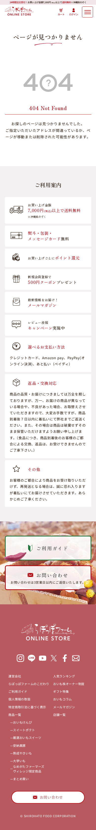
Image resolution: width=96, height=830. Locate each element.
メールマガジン (64, 707)
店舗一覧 (59, 714)
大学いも (19, 761)
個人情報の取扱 (19, 699)
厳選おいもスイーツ (27, 737)
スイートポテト (24, 730)
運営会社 (14, 676)
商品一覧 (14, 714)
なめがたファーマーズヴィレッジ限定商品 (28, 768)
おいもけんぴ (22, 722)
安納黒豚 (19, 745)
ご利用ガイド (17, 691)
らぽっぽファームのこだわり (28, 684)
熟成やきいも (22, 753)
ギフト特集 (61, 691)
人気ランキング (64, 676)
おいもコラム (62, 699)
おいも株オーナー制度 (68, 684)
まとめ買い (21, 779)
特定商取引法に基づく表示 (27, 707)
